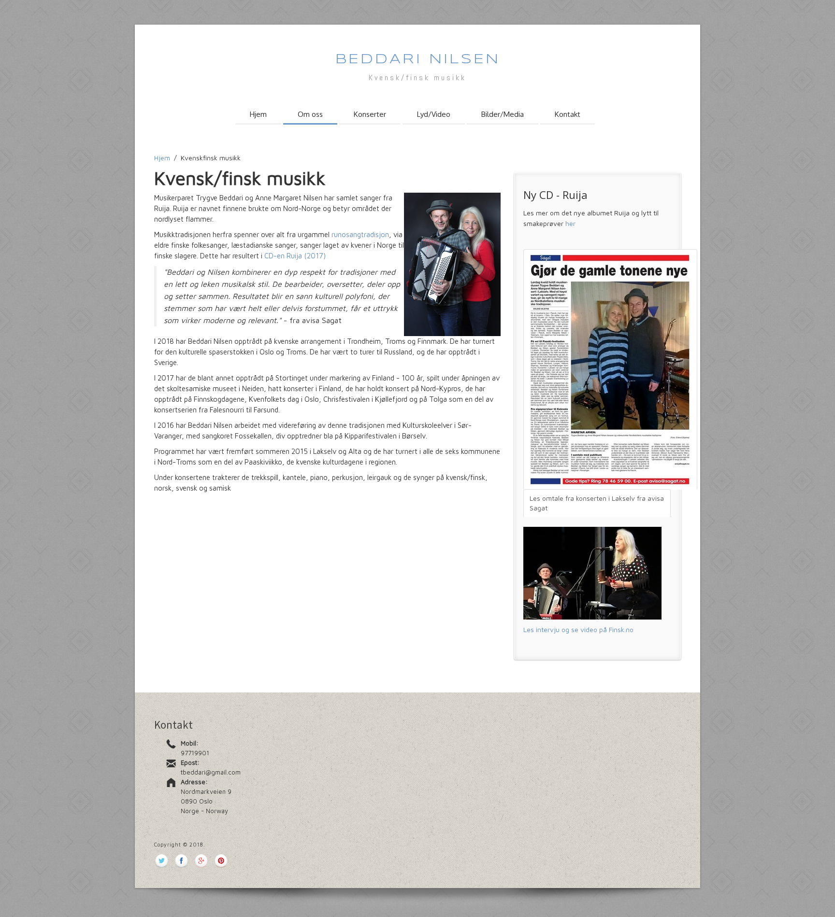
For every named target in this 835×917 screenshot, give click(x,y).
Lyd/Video (433, 114)
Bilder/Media (502, 114)
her (570, 223)
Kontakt (567, 114)
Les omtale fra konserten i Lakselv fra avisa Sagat (597, 503)
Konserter (370, 114)
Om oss (310, 114)
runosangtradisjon (360, 234)
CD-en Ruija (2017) (295, 256)
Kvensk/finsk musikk (417, 77)
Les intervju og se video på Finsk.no (578, 629)
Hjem (258, 114)
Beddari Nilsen (417, 59)
